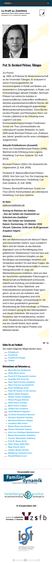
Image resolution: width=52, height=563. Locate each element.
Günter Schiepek (19, 429)
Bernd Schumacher (21, 435)
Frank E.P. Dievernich (22, 376)
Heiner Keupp (18, 400)
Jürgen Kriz (18, 408)
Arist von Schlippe (23, 432)
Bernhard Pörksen (20, 420)
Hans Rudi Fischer (21, 382)
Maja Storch (16, 447)
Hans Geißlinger (18, 388)
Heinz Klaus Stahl (18, 444)
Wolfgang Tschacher (20, 453)
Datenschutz (32, 560)
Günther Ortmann (20, 417)
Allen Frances (21, 385)
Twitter (11, 360)
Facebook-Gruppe (16, 358)
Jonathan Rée (17, 423)
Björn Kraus (17, 405)
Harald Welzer (17, 456)
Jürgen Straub (18, 450)
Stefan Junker (19, 397)
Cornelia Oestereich (21, 414)
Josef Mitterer (19, 411)
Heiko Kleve (17, 403)
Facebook (13, 355)
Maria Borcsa (19, 370)
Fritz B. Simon (17, 441)
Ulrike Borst (16, 373)
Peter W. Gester (22, 391)
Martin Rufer (19, 426)
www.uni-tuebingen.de (14, 205)
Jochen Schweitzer (21, 438)
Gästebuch (13, 352)
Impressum (19, 560)
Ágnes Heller (18, 394)
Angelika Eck (18, 379)
